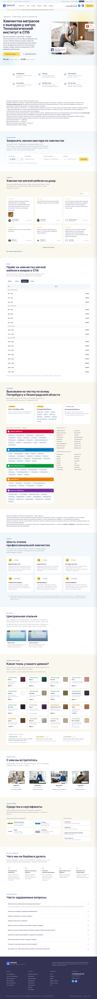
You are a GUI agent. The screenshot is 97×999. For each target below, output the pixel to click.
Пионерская (41, 453)
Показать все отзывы (48, 247)
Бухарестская (20, 499)
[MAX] (82, 5)
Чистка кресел (10, 985)
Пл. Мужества (12, 437)
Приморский (77, 441)
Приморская (23, 469)
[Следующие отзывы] (88, 193)
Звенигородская (37, 496)
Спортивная (11, 496)
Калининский (60, 437)
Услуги (22, 5)
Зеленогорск (60, 469)
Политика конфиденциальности (75, 996)
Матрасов (81, 1)
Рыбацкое (27, 474)
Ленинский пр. (43, 442)
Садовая (29, 496)
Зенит (17, 469)
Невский (76, 435)
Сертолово (76, 460)
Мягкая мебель (74, 1)
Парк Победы (12, 460)
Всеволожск (60, 454)
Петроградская (21, 456)
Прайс (51, 978)
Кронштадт (77, 467)
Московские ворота (37, 458)
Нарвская (19, 442)
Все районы (31, 989)
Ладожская (21, 485)
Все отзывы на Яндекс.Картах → (14, 251)
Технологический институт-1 (42, 440)
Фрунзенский (77, 448)
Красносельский (61, 445)
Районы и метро (54, 982)
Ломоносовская (44, 472)
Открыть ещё (11, 210)
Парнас (10, 453)
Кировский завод (27, 442)
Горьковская (30, 456)
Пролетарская (12, 474)
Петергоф (76, 458)
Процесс (39, 5)
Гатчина (58, 460)
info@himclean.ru (75, 978)
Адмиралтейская (20, 496)
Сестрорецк (60, 467)
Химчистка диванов (65, 1)
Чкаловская (44, 494)
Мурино (58, 456)
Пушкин (58, 463)
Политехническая (40, 435)
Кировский (59, 439)
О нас (51, 974)
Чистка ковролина (10, 982)
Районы (45, 5)
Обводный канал (47, 496)
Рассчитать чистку (10, 54)
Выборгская (26, 437)
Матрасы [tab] (25, 281)
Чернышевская (43, 437)
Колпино (59, 465)
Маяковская (12, 472)
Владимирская (21, 440)
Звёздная (28, 460)
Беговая (11, 469)
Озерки (27, 453)
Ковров (86, 1)
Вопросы (51, 5)
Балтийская (11, 442)
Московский (77, 432)
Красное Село (77, 454)
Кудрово (59, 458)
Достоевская (19, 483)
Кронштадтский (60, 448)
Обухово (20, 474)
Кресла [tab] (17, 281)
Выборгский (60, 435)
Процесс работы (54, 980)
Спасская (11, 483)
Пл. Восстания (12, 440)
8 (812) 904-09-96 (30, 54)
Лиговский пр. (28, 483)
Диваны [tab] (10, 281)
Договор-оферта (87, 996)
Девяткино (11, 435)
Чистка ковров (10, 980)
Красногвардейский (61, 443)
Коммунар (76, 465)
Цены (28, 5)
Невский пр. (38, 456)
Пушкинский (77, 443)
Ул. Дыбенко (39, 485)
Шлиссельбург (77, 469)
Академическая (30, 435)
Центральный (77, 445)
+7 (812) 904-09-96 (78, 974)
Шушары (11, 501)
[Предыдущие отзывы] (85, 193)
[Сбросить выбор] (22, 159)
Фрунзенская (27, 458)
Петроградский (78, 439)
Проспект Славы (39, 499)
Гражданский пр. (20, 435)
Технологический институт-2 (15, 458)
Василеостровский (61, 432)
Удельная (33, 453)
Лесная (19, 437)
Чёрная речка (12, 456)
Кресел (91, 1)
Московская (20, 460)
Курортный (77, 430)
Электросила (47, 458)
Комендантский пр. (13, 494)
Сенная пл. (46, 456)
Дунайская (48, 499)
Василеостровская (33, 469)
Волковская (11, 499)
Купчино (34, 460)
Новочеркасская (12, 485)
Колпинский (59, 441)
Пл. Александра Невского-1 (23, 472)
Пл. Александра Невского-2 (39, 483)
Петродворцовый (78, 437)
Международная (29, 499)
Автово (35, 442)
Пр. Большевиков (30, 485)
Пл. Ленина (34, 437)
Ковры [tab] (32, 281)
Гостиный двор (43, 469)
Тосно (75, 463)
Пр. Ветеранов (12, 444)
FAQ (51, 985)
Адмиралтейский (61, 430)
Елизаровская (35, 472)
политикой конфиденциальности (31, 162)
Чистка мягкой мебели (12, 976)
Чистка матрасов (10, 978)
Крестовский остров (34, 494)
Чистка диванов (10, 974)
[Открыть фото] (10, 214)
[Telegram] (79, 5)
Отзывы (33, 5)
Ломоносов (77, 456)
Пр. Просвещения (19, 453)
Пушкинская (30, 440)
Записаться (89, 5)
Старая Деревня (23, 494)
